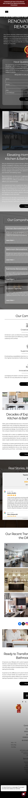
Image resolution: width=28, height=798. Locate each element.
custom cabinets (7, 178)
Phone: (8, 84)
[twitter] (23, 624)
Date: (7, 90)
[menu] (25, 1)
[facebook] (19, 624)
